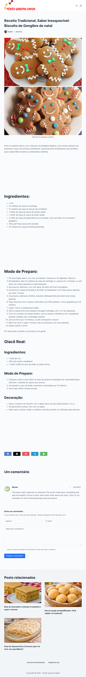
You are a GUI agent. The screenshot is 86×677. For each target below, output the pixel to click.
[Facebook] (8, 454)
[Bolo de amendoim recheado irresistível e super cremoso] (22, 592)
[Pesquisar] (76, 6)
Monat (15, 487)
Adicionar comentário (15, 529)
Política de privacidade (36, 662)
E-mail (49, 521)
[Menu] (81, 6)
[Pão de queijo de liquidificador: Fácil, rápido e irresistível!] (63, 594)
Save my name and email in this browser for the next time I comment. (31, 549)
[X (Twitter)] (16, 454)
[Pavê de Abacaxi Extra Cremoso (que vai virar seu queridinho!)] (22, 630)
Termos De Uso (53, 662)
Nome (9, 521)
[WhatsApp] (43, 454)
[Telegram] (34, 454)
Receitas (19, 32)
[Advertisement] (43, 171)
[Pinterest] (25, 454)
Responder (77, 487)
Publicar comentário (14, 556)
